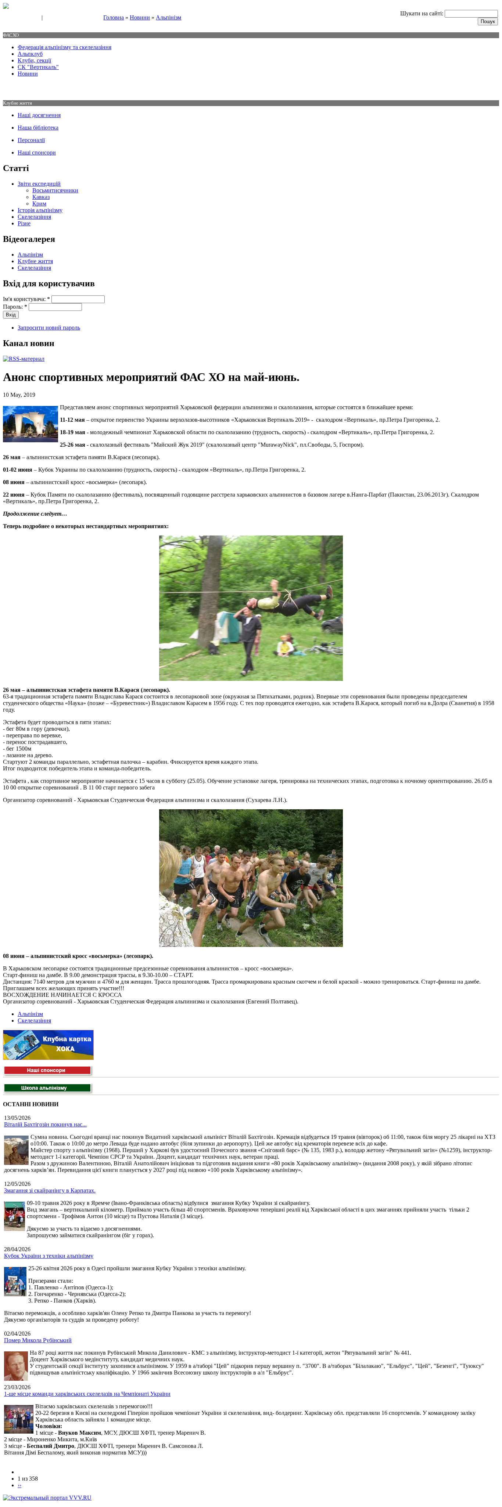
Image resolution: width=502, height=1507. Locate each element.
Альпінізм (168, 17)
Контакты (56, 18)
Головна (113, 17)
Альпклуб (30, 54)
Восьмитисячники (55, 190)
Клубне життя (35, 261)
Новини (140, 17)
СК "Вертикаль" (38, 67)
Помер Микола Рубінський (38, 1340)
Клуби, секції (34, 60)
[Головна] (6, 7)
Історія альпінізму (40, 210)
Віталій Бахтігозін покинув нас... (45, 1124)
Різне (24, 223)
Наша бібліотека (38, 127)
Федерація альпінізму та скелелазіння (64, 47)
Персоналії (31, 140)
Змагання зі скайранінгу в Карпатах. (50, 1190)
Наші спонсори (37, 152)
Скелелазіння (34, 217)
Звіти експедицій (39, 184)
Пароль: (15, 307)
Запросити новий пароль (49, 327)
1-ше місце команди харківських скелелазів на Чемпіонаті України (87, 1394)
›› (19, 1485)
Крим (39, 203)
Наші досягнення (39, 115)
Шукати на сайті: (422, 13)
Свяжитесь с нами (20, 18)
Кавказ (41, 197)
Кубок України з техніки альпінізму (48, 1256)
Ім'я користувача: (26, 299)
